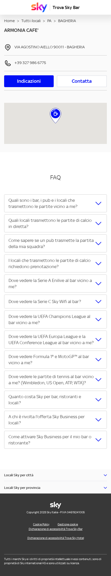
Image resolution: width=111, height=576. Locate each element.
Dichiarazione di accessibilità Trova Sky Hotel (55, 538)
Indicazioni (29, 81)
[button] (55, 203)
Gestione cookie (68, 524)
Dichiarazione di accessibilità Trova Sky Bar (56, 529)
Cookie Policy (41, 524)
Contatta (82, 81)
